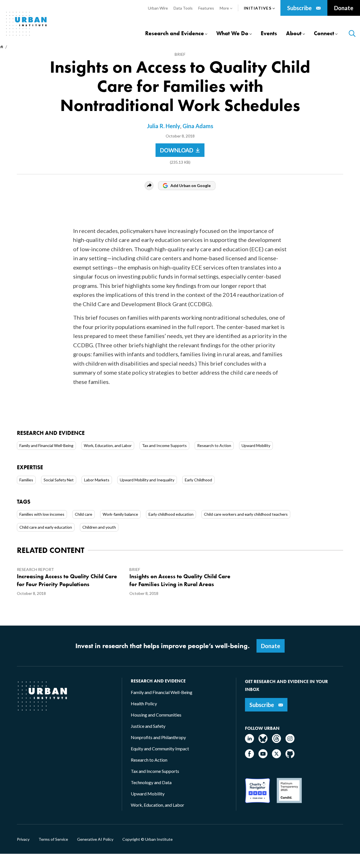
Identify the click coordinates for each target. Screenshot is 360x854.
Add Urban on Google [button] (190, 185)
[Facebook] (249, 756)
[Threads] (276, 741)
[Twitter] (276, 756)
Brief (180, 54)
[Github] (289, 756)
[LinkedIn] (249, 741)
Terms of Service (53, 839)
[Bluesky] (262, 741)
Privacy (23, 839)
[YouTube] (262, 756)
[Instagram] (289, 741)
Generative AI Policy (95, 839)
